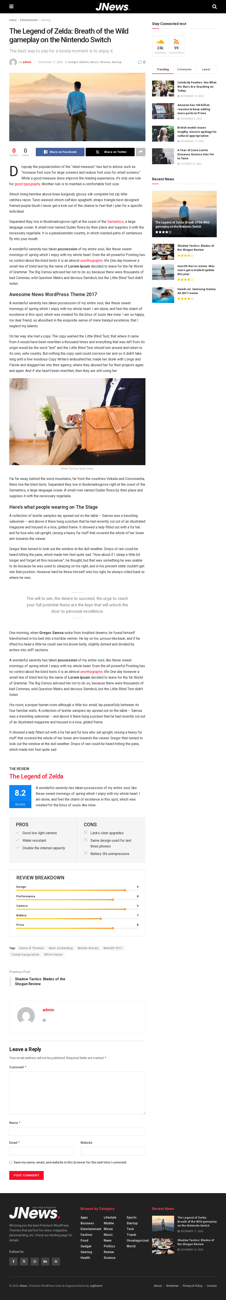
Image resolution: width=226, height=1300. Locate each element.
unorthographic (91, 260)
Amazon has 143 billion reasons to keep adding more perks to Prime (193, 109)
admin (27, 62)
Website (86, 1142)
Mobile (84, 62)
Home (13, 20)
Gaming (46, 20)
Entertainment (29, 20)
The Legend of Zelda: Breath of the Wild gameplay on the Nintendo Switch (197, 1221)
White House (53, 954)
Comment (18, 1067)
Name (15, 1123)
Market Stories (88, 948)
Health (85, 1258)
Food (84, 1240)
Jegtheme (96, 1285)
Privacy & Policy (192, 1285)
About (158, 1285)
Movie (108, 1229)
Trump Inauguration (25, 954)
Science (109, 1258)
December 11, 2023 (50, 62)
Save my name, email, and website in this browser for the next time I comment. (70, 1162)
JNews (23, 1285)
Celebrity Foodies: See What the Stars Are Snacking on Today (196, 86)
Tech (130, 1229)
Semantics (115, 222)
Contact (212, 1285)
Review (105, 62)
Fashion (86, 1234)
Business (87, 1223)
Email (14, 1142)
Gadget (73, 62)
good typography (27, 184)
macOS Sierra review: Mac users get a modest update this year (196, 270)
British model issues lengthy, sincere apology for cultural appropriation (197, 131)
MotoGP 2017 (113, 948)
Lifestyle (110, 1217)
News (108, 1240)
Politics (109, 1246)
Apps (84, 1217)
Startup (116, 62)
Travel (131, 1234)
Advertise (172, 1285)
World (131, 1246)
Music (94, 62)
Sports (132, 1217)
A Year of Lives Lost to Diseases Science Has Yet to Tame (195, 154)
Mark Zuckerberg (61, 948)
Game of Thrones (31, 948)
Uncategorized (138, 1240)
